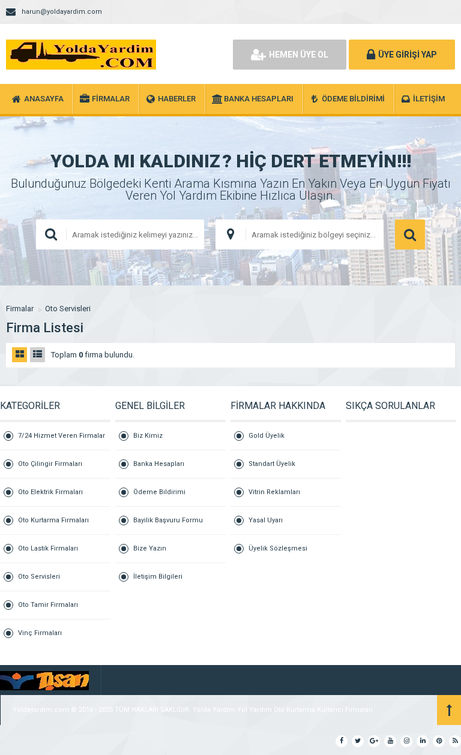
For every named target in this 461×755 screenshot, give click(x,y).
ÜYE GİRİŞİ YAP (407, 54)
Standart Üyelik (272, 464)
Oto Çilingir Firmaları (50, 464)
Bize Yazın (149, 548)
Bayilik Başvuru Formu (168, 520)
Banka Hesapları (158, 464)
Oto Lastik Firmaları (48, 548)
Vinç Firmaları (40, 633)
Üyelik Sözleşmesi (278, 548)
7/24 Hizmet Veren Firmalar (61, 436)
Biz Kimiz (148, 436)
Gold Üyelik (267, 436)
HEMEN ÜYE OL (298, 54)
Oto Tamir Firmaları (48, 605)
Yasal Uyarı (266, 520)
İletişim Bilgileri (157, 576)
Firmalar (20, 308)
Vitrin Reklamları (274, 492)
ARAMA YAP (410, 234)
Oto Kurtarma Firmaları (53, 520)
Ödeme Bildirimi (159, 492)
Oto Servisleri (68, 308)
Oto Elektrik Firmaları (50, 492)
